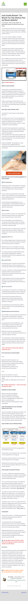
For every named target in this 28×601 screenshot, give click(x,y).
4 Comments (5, 22)
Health (17, 22)
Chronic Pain (12, 22)
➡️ (13, 542)
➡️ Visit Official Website (8, 82)
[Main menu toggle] (25, 4)
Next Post (24, 592)
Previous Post (4, 592)
